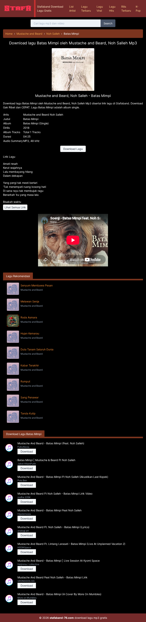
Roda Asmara (29, 317)
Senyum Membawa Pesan (37, 285)
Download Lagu (73, 148)
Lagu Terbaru (86, 8)
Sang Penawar (30, 397)
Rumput (25, 381)
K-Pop (138, 8)
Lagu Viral (100, 8)
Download (27, 451)
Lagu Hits (112, 8)
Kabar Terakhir (30, 365)
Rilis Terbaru (126, 8)
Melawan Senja (30, 301)
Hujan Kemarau (30, 333)
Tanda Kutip (28, 413)
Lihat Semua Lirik (15, 207)
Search (108, 23)
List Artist (72, 8)
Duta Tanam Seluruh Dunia (37, 349)
